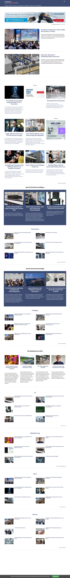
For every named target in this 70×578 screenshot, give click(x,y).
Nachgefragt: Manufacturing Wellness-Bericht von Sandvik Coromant (22, 324)
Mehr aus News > (63, 506)
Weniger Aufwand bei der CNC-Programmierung (52, 416)
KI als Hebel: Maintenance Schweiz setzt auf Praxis (55, 538)
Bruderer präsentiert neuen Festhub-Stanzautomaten (22, 406)
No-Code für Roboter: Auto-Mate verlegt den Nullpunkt (23, 243)
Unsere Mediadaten (62, 24)
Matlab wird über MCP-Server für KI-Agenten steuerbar (22, 447)
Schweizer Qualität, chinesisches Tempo (27, 367)
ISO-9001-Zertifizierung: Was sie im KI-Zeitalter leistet (54, 334)
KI (35, 392)
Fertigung (35, 310)
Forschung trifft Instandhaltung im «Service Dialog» (55, 518)
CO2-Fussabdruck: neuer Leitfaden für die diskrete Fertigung (12, 367)
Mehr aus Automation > (61, 262)
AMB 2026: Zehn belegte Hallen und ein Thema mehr (22, 334)
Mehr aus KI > (63, 425)
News (35, 474)
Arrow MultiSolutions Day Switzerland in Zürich (23, 538)
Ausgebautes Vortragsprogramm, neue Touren (54, 528)
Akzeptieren (55, 576)
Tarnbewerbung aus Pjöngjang (52, 456)
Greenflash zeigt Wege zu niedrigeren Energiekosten (53, 406)
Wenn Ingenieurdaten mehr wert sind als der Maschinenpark (55, 396)
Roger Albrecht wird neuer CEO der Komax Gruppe (54, 488)
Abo (35, 5)
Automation (35, 229)
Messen (35, 514)
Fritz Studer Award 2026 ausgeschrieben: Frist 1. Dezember (23, 488)
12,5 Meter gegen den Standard (42, 367)
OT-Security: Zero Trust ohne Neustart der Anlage (58, 367)
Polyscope (11, 5)
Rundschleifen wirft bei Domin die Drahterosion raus (53, 324)
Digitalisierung (35, 433)
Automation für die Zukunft (51, 232)
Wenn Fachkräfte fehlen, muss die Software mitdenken (55, 253)
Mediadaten (38, 5)
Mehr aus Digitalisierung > (61, 466)
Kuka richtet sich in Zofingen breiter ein (54, 242)
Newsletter (26, 5)
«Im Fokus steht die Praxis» (19, 527)
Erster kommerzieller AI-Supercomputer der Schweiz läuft (23, 396)
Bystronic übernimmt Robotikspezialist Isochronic (50, 55)
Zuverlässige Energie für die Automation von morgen (23, 253)
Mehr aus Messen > (62, 547)
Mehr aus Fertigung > (62, 343)
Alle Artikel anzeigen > (62, 183)
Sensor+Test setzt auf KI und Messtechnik (23, 415)
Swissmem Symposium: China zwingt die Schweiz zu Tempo (53, 30)
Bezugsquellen (21, 5)
